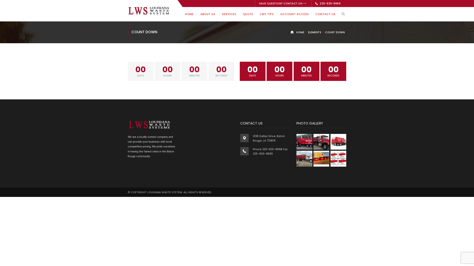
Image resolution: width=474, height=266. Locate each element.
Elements (314, 32)
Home (300, 32)
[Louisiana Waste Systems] (149, 10)
